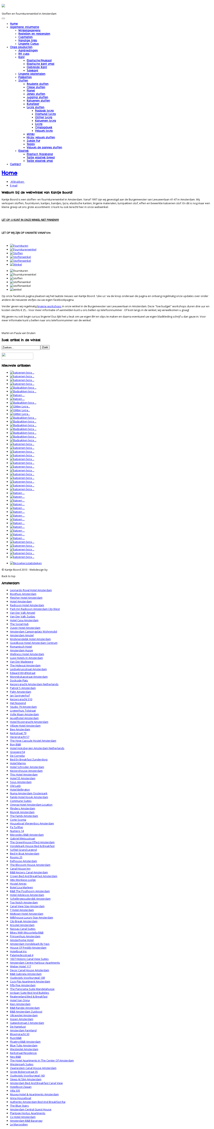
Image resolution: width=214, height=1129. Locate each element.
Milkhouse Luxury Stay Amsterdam (31, 917)
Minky (31, 134)
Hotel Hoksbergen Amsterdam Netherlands (37, 748)
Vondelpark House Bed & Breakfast (32, 846)
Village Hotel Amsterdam (25, 725)
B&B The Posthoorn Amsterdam (30, 891)
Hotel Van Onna (20, 1000)
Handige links (27, 40)
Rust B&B (16, 1038)
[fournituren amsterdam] (19, 245)
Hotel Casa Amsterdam (24, 620)
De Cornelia (17, 756)
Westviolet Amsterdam (24, 1049)
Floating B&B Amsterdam (25, 1042)
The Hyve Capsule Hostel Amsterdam (33, 740)
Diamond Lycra (45, 114)
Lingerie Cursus (28, 43)
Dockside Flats (19, 680)
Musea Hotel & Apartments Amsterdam (34, 1094)
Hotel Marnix (18, 763)
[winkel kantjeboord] (16, 264)
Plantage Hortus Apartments (27, 1113)
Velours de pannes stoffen (44, 147)
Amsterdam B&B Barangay (26, 1121)
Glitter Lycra (43, 117)
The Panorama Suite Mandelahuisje (32, 989)
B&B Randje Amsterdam (25, 1008)
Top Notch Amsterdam (24, 902)
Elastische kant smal (40, 63)
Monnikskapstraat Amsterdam (29, 677)
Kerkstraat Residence (23, 1053)
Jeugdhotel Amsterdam (24, 718)
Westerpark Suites (21, 1064)
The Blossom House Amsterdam (30, 865)
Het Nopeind (18, 703)
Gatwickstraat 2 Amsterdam (27, 1023)
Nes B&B (15, 1057)
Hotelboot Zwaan (21, 1087)
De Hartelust (18, 1026)
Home (14, 23)
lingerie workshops (49, 306)
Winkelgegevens (29, 30)
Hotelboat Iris (18, 951)
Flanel (31, 90)
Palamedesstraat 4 (21, 955)
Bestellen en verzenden (34, 33)
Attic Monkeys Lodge (23, 880)
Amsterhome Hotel (22, 940)
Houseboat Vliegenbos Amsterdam (32, 823)
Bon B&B (15, 744)
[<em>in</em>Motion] (3, 5)
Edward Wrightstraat (22, 673)
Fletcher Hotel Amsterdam (26, 598)
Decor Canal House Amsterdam (29, 970)
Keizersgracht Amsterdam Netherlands (34, 684)
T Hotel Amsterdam (22, 910)
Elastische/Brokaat (39, 60)
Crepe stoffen (36, 87)
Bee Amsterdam (20, 729)
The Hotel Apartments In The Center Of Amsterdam (42, 1060)
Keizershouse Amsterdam (26, 771)
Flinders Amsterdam (22, 808)
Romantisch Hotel (21, 646)
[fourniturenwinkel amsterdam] (23, 249)
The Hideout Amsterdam (25, 665)
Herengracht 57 (19, 737)
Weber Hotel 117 (20, 966)
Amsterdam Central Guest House (30, 1109)
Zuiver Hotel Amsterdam (25, 628)
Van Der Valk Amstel (22, 613)
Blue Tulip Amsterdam (23, 1045)
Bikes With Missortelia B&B (26, 932)
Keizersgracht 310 (21, 699)
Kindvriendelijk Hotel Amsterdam (30, 639)
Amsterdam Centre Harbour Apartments (35, 962)
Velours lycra (44, 130)
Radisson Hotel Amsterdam (27, 605)
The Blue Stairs (19, 1105)
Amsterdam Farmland (23, 1030)
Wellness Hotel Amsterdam (27, 654)
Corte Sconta (18, 820)
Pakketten (25, 77)
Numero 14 (17, 831)
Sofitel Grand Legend (23, 850)
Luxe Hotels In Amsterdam (26, 658)
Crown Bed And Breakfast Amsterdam (33, 876)
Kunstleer (33, 104)
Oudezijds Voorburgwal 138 (27, 978)
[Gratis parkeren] (17, 358)
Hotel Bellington (20, 789)
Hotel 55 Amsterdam (22, 778)
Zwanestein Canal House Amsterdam (33, 1068)
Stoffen (23, 80)
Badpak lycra (44, 110)
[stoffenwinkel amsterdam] (20, 257)
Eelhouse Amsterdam (23, 861)
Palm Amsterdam (20, 692)
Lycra (38, 124)
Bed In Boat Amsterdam (24, 853)
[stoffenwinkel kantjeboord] (20, 261)
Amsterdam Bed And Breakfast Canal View (36, 1083)
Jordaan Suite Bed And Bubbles (29, 993)
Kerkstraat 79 (18, 733)
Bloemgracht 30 (19, 1034)
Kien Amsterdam (20, 1004)
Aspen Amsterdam (21, 1019)
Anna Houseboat (20, 1098)
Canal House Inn (20, 868)
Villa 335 (15, 1090)
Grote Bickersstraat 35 (24, 1072)
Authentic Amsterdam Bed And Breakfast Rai (37, 1102)
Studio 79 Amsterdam (23, 707)
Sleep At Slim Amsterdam (25, 1079)
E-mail (13, 185)
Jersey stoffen (36, 94)
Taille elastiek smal (40, 160)
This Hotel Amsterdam (24, 774)
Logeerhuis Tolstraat (23, 710)
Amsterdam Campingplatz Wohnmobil (33, 631)
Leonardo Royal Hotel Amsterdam (31, 590)
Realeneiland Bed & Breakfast (28, 996)
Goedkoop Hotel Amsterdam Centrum (33, 643)
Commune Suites (21, 801)
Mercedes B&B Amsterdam (27, 835)
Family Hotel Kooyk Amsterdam (29, 797)
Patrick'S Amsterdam (23, 688)
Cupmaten (25, 37)
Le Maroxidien (19, 1124)
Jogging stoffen (37, 97)
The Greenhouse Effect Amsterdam (32, 842)
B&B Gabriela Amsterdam (26, 974)
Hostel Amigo (18, 883)
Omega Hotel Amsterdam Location (31, 804)
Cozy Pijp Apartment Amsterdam (30, 981)
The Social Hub (19, 624)
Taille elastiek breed (41, 157)
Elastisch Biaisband (40, 154)
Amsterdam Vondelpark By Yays (30, 944)
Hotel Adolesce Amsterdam (27, 895)
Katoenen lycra (45, 120)
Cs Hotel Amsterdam (23, 1117)
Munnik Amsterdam (22, 812)
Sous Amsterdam (21, 782)
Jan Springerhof (20, 695)
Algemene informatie (24, 27)
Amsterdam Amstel (22, 635)
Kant (21, 57)
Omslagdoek (43, 127)
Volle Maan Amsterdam (24, 714)
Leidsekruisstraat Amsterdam (28, 669)
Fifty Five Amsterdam (23, 985)
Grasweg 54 (17, 752)
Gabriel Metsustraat (22, 838)
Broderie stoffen (37, 83)
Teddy (31, 144)
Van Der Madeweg (21, 661)
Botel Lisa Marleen (21, 887)
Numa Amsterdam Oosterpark (28, 793)
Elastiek (23, 150)
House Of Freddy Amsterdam (28, 947)
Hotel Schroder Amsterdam (27, 767)
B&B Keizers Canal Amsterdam (29, 872)
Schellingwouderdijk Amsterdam (30, 899)
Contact (15, 164)
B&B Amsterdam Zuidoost (26, 1011)
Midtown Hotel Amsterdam (26, 914)
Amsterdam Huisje (21, 650)
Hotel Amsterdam (21, 601)
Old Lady (15, 786)
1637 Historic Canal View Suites (29, 959)
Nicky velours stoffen (41, 137)
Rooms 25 (16, 857)
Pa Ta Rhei (16, 827)
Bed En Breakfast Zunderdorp (29, 759)
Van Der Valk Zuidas (22, 616)
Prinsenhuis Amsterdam (25, 936)
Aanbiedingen (28, 50)
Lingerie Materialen (31, 73)
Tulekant (32, 70)
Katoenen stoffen (38, 100)
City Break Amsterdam (23, 921)
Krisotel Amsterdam (22, 925)
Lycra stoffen (35, 107)
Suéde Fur (33, 140)
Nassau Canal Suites (23, 929)
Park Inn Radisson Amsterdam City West (35, 609)
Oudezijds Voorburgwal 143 (27, 1075)
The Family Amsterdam (24, 816)
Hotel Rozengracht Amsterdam (29, 722)
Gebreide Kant (37, 67)
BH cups (23, 53)
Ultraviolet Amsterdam (24, 1015)
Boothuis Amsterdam (23, 594)
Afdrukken (17, 182)
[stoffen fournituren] (16, 253)
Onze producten (21, 47)
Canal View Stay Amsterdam (27, 906)
